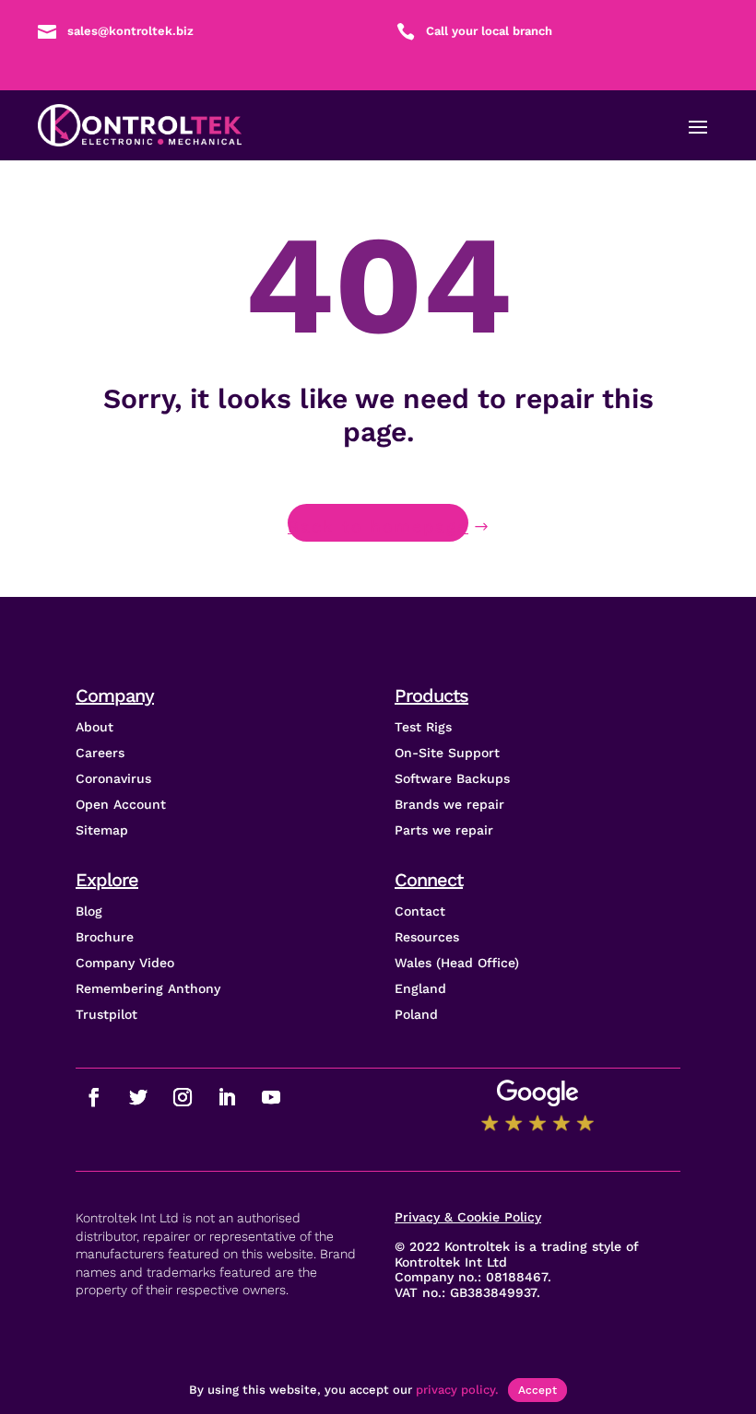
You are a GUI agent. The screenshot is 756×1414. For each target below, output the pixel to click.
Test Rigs (423, 726)
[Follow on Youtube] (271, 1097)
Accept (537, 1390)
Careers (100, 752)
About (94, 726)
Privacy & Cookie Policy (468, 1216)
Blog (89, 911)
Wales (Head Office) (457, 962)
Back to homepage (378, 526)
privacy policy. (457, 1389)
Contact (420, 911)
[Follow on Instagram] (182, 1097)
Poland (416, 1014)
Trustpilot (106, 1014)
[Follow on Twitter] (138, 1097)
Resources (427, 936)
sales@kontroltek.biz (130, 31)
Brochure (105, 936)
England (420, 988)
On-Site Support (447, 752)
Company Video (125, 962)
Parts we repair (444, 830)
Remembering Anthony (148, 988)
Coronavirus (113, 778)
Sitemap (102, 830)
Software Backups (452, 778)
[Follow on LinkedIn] (226, 1097)
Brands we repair (449, 804)
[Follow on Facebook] (94, 1097)
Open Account (121, 804)
